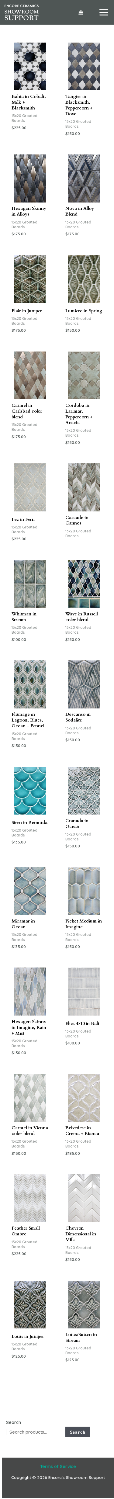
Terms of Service (58, 1466)
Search (13, 1422)
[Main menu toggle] (103, 12)
